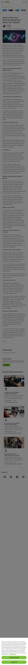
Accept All (14, 662)
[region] (14, 651)
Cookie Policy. (13, 654)
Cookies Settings (14, 657)
